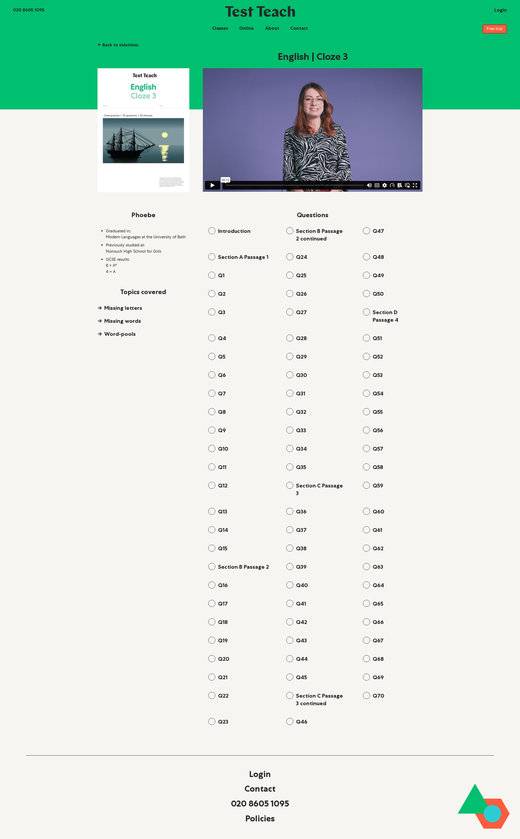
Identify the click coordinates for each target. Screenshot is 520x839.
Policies (260, 818)
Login (260, 774)
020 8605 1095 (260, 803)
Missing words (122, 321)
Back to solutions (118, 44)
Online (246, 28)
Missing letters (123, 308)
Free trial (495, 28)
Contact (299, 28)
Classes (220, 28)
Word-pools (120, 334)
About (272, 28)
